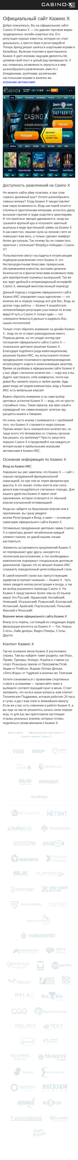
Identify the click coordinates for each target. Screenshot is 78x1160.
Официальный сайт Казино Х (46, 732)
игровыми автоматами (19, 82)
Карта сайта (15, 732)
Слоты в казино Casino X (36, 736)
